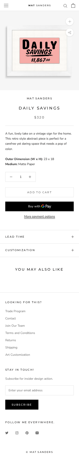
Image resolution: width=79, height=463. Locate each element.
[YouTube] (37, 432)
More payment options (39, 216)
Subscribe (22, 404)
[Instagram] (16, 432)
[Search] (65, 5)
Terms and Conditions (20, 333)
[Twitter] (6, 432)
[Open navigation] (6, 5)
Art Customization (17, 355)
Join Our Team (15, 326)
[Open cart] (73, 5)
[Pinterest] (27, 432)
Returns (10, 340)
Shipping (11, 347)
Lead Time (15, 236)
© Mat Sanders (39, 452)
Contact (10, 318)
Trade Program (15, 311)
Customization (20, 250)
